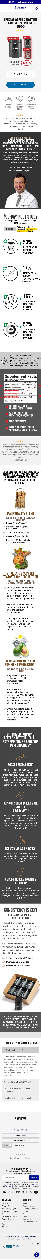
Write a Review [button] (21, 1135)
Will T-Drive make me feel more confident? (17, 1090)
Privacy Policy (33, 1184)
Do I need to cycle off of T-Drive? (17, 1082)
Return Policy (27, 1214)
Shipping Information (30, 1208)
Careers (5, 1203)
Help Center (27, 1219)
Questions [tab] (18, 1145)
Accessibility (6, 1214)
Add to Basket (20, 85)
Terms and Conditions (10, 1211)
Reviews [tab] (5, 1145)
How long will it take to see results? (18, 1098)
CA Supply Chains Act (10, 1216)
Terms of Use (9, 1186)
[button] (36, 1254)
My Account (27, 1203)
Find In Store (27, 1211)
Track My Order (28, 1206)
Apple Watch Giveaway (6, 1225)
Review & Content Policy (8, 1220)
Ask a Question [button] (21, 1140)
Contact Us (27, 1216)
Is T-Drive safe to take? (13, 1050)
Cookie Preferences (30, 1221)
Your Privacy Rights (9, 1208)
